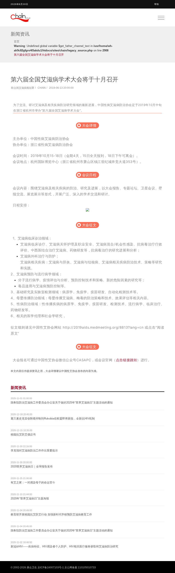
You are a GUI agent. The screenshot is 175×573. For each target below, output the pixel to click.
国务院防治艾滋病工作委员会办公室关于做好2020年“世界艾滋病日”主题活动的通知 (62, 530)
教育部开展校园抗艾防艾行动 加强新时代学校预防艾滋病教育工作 (51, 514)
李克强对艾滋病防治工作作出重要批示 (34, 450)
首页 (16, 41)
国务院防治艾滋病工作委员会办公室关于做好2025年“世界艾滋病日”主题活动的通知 (62, 402)
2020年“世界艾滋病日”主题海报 (30, 498)
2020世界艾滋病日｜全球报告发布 (32, 466)
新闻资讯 (18, 388)
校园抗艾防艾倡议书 (23, 434)
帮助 (156, 4)
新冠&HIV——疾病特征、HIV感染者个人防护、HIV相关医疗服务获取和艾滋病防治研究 (64, 546)
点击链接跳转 (126, 360)
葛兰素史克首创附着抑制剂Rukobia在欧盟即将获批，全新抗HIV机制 (53, 418)
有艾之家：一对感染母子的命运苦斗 (33, 482)
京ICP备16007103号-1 (51, 567)
